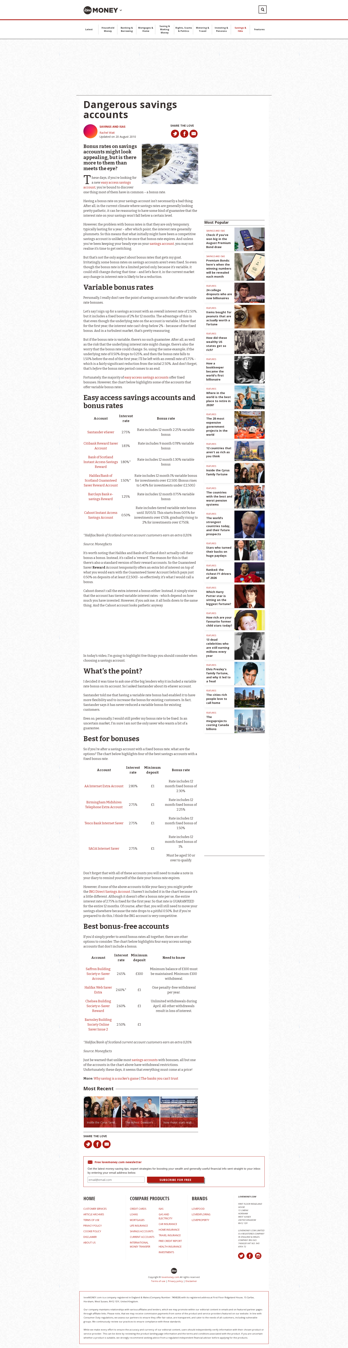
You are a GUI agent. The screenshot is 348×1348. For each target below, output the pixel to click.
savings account (162, 244)
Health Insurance (170, 1246)
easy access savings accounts (146, 377)
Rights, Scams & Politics (183, 29)
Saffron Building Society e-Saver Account (98, 974)
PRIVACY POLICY (92, 1225)
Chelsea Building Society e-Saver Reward (98, 1006)
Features (259, 29)
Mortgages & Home (145, 29)
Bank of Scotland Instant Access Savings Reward (101, 462)
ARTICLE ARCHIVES (93, 1214)
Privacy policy (175, 1281)
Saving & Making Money (165, 29)
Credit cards (138, 1208)
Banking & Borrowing (127, 29)
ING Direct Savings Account (109, 892)
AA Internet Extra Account (103, 786)
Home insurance (169, 1229)
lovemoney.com (170, 1277)
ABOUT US (89, 1242)
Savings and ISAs (112, 126)
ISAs (161, 1208)
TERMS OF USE (91, 1220)
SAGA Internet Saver (104, 848)
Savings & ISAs (240, 29)
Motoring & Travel (202, 29)
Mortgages (137, 1220)
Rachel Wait (107, 132)
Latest (89, 29)
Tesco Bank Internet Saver (104, 823)
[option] (102, 1112)
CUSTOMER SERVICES (95, 1208)
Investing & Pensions (221, 29)
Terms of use (158, 1281)
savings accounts (145, 1060)
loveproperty (200, 1220)
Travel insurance (170, 1235)
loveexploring (201, 1214)
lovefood (198, 1208)
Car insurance (168, 1224)
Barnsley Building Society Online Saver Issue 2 (98, 1024)
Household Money (108, 29)
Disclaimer (191, 1281)
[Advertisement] (174, 67)
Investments (166, 1252)
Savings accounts (141, 1231)
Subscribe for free (176, 1180)
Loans (134, 1214)
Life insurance (139, 1225)
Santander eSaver (100, 432)
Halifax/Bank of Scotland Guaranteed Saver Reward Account (101, 480)
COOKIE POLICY (92, 1231)
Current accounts (142, 1237)
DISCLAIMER (90, 1237)
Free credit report (170, 1241)
